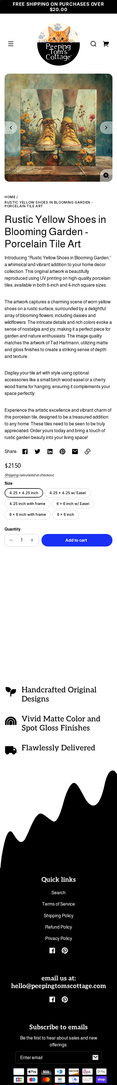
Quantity (13, 529)
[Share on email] (75, 451)
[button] (93, 44)
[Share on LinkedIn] (50, 451)
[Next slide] (106, 127)
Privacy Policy (58, 938)
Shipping (11, 475)
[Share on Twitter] (37, 451)
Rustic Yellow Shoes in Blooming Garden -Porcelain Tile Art (49, 204)
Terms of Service (58, 904)
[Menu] (11, 44)
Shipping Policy (59, 915)
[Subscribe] (95, 1057)
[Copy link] (87, 451)
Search (58, 892)
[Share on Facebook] (25, 451)
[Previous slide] (11, 127)
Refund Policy (58, 927)
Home (10, 197)
